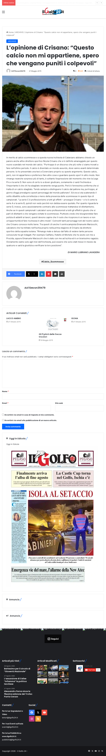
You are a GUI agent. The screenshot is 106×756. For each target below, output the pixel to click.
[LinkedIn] (42, 274)
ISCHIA (74, 318)
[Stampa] (62, 274)
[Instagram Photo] (10, 638)
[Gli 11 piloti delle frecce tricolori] (53, 324)
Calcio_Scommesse (53, 261)
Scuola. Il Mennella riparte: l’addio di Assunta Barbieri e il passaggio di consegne (51, 3)
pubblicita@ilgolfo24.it (11, 740)
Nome (5, 391)
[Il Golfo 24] (53, 12)
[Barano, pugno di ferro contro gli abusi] (53, 674)
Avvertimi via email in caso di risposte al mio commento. (29, 415)
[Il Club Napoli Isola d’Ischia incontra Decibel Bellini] (64, 681)
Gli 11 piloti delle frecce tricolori (50, 335)
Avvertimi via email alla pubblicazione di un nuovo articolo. (30, 420)
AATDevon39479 (18, 71)
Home (11, 32)
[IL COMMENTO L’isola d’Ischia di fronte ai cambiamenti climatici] (64, 674)
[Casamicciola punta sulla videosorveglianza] (53, 681)
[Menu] (3, 13)
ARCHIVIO (19, 32)
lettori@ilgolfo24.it (10, 717)
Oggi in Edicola (12, 444)
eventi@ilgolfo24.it (10, 727)
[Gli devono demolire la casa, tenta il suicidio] (42, 674)
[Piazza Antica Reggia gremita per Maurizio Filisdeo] (53, 667)
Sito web (59, 403)
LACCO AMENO (13, 318)
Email (5, 403)
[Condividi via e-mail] (55, 274)
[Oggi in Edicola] (52, 586)
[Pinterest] (48, 274)
